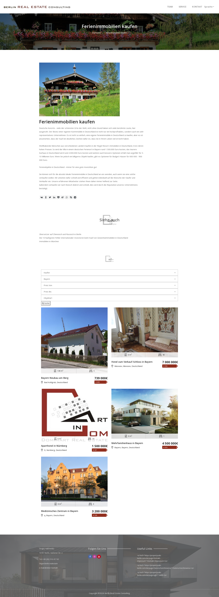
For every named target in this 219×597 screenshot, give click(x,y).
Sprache (208, 6)
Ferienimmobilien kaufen (116, 33)
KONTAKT (197, 6)
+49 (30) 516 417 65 (50, 559)
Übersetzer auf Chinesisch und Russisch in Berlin (60, 234)
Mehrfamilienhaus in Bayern (127, 443)
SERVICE (182, 6)
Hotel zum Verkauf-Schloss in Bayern (131, 362)
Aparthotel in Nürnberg (54, 445)
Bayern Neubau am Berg (54, 378)
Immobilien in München (49, 241)
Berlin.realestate (51, 563)
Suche (46, 303)
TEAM (170, 6)
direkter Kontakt (51, 568)
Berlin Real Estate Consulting (117, 593)
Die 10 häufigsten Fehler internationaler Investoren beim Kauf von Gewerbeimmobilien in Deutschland (83, 237)
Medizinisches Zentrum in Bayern (59, 511)
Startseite (96, 33)
